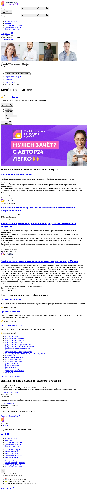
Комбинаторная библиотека (15, 338)
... (18, 73)
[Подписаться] (12, 69)
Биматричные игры (12, 365)
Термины (8, 80)
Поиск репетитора (11, 457)
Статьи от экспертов (12, 29)
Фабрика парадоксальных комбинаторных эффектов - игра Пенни (39, 261)
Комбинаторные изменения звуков (17, 348)
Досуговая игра (10, 373)
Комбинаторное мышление (16, 174)
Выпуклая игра (10, 367)
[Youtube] (8, 435)
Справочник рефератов (13, 455)
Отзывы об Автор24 (12, 450)
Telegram (9, 109)
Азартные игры (10, 355)
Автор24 (15, 97)
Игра (7, 350)
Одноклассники (11, 116)
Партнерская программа (14, 466)
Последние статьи (11, 451)
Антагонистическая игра (14, 357)
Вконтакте (9, 114)
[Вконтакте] (2, 435)
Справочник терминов (13, 27)
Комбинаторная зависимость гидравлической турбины (25, 354)
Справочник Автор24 (13, 77)
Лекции (8, 23)
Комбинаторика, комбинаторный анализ (19, 346)
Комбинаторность (11, 336)
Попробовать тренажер (9, 392)
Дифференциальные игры (14, 371)
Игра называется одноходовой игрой (18, 352)
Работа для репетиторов (13, 465)
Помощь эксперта (11, 453)
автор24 (6, 425)
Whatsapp (9, 111)
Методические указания (13, 442)
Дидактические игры (12, 369)
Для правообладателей (13, 461)
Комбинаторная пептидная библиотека (19, 344)
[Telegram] (5, 435)
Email (7, 118)
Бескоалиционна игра (13, 359)
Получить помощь (7, 403)
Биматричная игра (11, 363)
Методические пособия (13, 25)
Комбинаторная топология (14, 340)
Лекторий (8, 440)
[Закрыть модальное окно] (3, 471)
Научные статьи (11, 21)
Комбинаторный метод (13, 342)
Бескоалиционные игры (13, 361)
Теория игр (9, 82)
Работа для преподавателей (15, 463)
